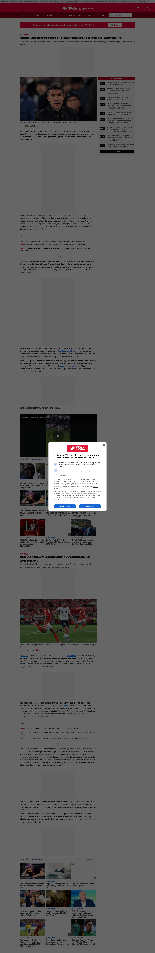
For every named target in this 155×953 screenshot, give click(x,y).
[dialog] (77, 476)
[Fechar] (103, 445)
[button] (77, 475)
